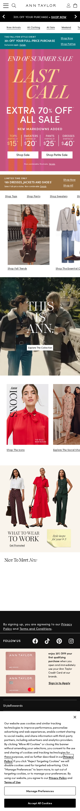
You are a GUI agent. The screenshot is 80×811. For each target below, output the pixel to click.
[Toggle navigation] (6, 5)
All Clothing (33, 27)
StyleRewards (13, 706)
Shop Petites (68, 43)
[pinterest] (63, 640)
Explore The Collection (40, 347)
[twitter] (51, 640)
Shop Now (67, 38)
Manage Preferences (40, 791)
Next (74, 16)
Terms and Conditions (36, 629)
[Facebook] (38, 640)
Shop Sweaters (58, 196)
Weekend (66, 27)
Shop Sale (23, 155)
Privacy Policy (58, 778)
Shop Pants (33, 196)
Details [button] (52, 164)
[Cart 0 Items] (75, 5)
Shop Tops (11, 196)
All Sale (51, 27)
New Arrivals (14, 27)
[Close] (75, 717)
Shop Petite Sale (57, 155)
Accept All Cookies (40, 803)
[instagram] (73, 640)
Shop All (68, 185)
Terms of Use (12, 782)
